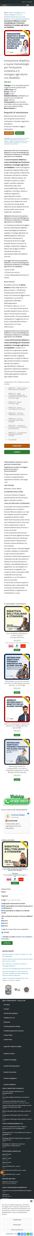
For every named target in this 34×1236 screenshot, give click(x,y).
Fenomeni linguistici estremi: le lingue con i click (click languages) (17, 955)
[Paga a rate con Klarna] (11, 646)
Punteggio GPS (8, 144)
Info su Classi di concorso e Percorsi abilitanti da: (16, 917)
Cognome (4, 896)
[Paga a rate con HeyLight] (23, 646)
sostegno (15, 144)
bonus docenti (20, 141)
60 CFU (14, 141)
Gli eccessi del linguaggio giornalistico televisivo (16, 968)
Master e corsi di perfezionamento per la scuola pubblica (14, 17)
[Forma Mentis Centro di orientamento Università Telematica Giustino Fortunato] (26, 989)
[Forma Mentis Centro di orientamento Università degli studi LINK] (17, 989)
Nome (3, 892)
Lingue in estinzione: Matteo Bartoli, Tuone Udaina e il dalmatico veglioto (15, 979)
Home (10, 13)
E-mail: (3, 900)
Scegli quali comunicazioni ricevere (13, 903)
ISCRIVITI (19, 133)
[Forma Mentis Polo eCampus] (8, 989)
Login (23, 2)
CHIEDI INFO (9, 133)
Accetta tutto (17, 1220)
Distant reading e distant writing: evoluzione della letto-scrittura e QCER (17, 960)
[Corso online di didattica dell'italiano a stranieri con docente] (15, 854)
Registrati (29, 2)
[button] (31, 1201)
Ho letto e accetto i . (16, 938)
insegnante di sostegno (20, 142)
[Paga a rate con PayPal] (17, 646)
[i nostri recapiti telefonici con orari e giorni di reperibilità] (17, 800)
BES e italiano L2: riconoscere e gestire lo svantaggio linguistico (14, 965)
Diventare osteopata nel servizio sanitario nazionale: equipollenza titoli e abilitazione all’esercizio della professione (15, 973)
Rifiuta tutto (17, 1225)
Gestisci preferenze (17, 1230)
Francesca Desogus (18, 815)
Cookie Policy (10, 1233)
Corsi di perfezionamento (20, 19)
